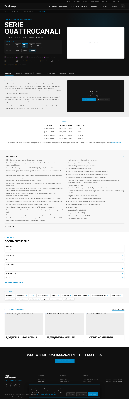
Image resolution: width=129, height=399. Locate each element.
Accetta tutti (92, 394)
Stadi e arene (56, 299)
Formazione (104, 6)
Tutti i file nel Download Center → (14, 282)
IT (123, 1)
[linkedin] (15, 385)
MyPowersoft (115, 1)
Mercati (84, 6)
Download (105, 1)
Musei (23, 299)
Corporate (55, 295)
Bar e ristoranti (22, 295)
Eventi (85, 1)
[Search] (122, 6)
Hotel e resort (34, 299)
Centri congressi (43, 295)
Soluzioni (75, 6)
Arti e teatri (10, 295)
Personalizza (81, 394)
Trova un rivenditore (64, 361)
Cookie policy (40, 394)
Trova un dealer (64, 381)
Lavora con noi (94, 1)
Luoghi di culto (116, 295)
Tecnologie (63, 6)
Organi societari (87, 381)
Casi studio (76, 1)
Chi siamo (53, 6)
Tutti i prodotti (41, 379)
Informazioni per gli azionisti (90, 379)
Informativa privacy (50, 394)
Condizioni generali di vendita (114, 379)
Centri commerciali (12, 299)
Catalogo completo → (118, 309)
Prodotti (93, 6)
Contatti (115, 6)
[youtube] (19, 385)
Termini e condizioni (10, 396)
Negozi (45, 299)
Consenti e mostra (89, 99)
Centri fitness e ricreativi (81, 295)
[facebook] (6, 385)
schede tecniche (116, 142)
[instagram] (10, 385)
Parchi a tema (68, 299)
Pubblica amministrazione (100, 295)
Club (32, 295)
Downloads (63, 379)
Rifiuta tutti (71, 394)
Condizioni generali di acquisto (114, 381)
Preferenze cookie (103, 99)
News (69, 1)
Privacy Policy (21, 396)
